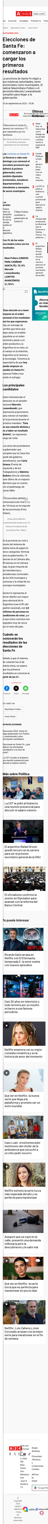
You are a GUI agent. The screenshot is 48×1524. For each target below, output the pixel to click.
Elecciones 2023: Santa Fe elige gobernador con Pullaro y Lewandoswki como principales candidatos (16, 735)
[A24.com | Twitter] (15, 1454)
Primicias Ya (36, 21)
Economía (12, 21)
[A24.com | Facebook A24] (10, 1454)
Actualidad (23, 21)
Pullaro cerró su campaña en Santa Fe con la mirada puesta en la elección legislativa (7, 221)
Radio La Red (38, 14)
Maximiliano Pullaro (18, 28)
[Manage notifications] (42, 1513)
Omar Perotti (32, 28)
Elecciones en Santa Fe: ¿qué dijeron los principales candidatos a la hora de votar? (16, 748)
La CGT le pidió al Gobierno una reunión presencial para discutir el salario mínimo (16, 760)
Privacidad (37, 1456)
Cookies (35, 1469)
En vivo (26, 14)
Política (5, 28)
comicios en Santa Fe (18, 153)
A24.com (24, 1446)
